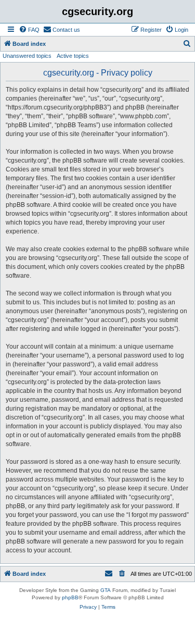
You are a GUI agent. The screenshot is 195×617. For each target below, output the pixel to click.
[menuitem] (29, 29)
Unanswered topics (27, 56)
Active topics (73, 56)
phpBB (70, 597)
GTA (105, 590)
